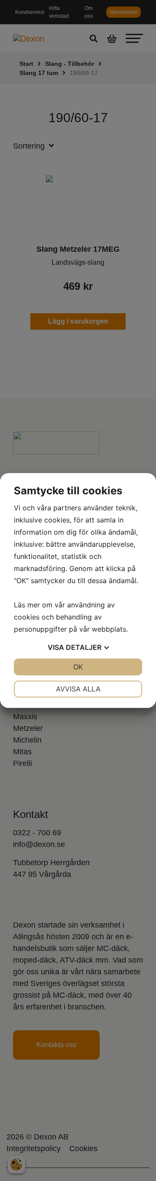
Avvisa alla (78, 689)
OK (78, 666)
